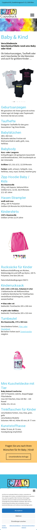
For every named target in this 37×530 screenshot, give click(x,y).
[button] (34, 491)
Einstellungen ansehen (18, 521)
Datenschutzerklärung (15, 525)
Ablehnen (18, 516)
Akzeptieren (18, 510)
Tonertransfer (26, 331)
